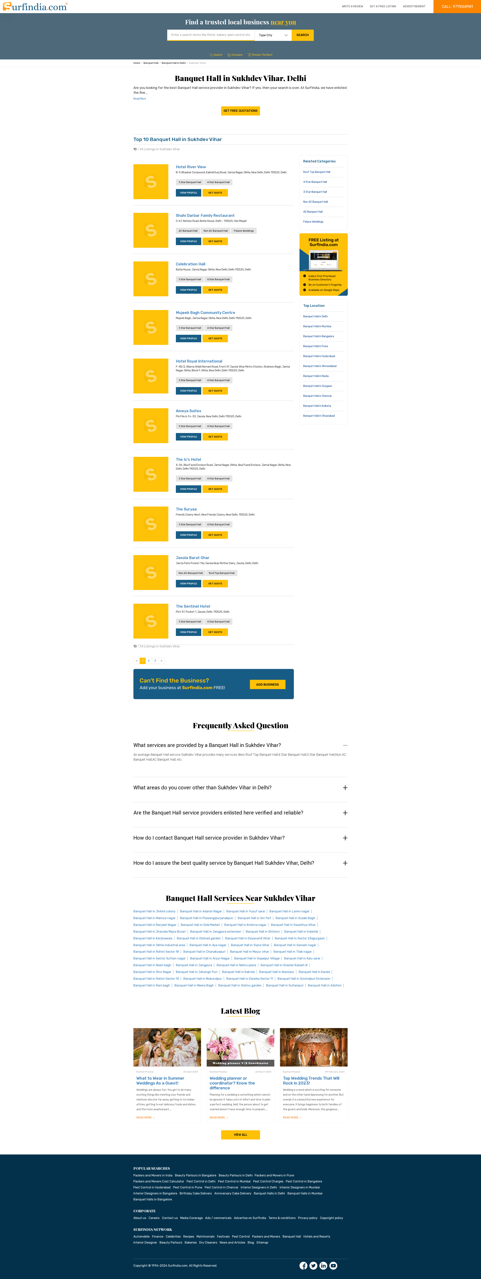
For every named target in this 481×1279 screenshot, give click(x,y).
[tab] (240, 756)
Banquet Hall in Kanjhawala (152, 938)
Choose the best (262, 54)
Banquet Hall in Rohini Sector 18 (156, 951)
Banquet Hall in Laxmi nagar (289, 911)
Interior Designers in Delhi (259, 1187)
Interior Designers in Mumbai (300, 1187)
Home (136, 63)
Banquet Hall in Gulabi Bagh (295, 918)
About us (139, 1218)
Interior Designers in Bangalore (155, 1193)
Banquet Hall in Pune (315, 346)
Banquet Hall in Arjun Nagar (210, 958)
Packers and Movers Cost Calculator (158, 1181)
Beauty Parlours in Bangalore (195, 1175)
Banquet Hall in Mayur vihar (249, 951)
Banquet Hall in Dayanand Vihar (247, 938)
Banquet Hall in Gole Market (200, 925)
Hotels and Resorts (316, 1236)
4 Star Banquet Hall (218, 182)
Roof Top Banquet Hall (221, 573)
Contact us (170, 1218)
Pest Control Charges (268, 1181)
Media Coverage (191, 1218)
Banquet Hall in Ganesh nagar (295, 945)
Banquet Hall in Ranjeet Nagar (154, 925)
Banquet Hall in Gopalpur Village (257, 958)
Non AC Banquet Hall (216, 230)
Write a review (352, 6)
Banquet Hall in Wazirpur (276, 972)
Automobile (141, 1236)
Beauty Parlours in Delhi (236, 1175)
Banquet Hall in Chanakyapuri (204, 951)
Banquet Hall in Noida (316, 376)
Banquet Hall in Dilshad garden (199, 938)
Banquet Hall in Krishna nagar (245, 925)
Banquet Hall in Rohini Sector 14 (156, 978)
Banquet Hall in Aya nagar (208, 945)
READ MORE (144, 1117)
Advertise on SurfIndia (250, 1218)
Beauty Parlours (171, 1242)
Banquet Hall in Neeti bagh (152, 965)
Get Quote (215, 192)
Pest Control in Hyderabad (152, 1187)
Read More (139, 98)
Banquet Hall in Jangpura (194, 965)
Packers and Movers (266, 1236)
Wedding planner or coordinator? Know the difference (232, 1083)
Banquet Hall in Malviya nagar (154, 918)
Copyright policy (331, 1218)
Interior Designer (145, 1242)
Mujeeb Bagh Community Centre (205, 312)
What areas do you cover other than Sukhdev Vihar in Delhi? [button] (202, 788)
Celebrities (173, 1236)
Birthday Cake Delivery (196, 1193)
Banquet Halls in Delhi (269, 1193)
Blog (251, 1242)
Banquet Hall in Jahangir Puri (197, 972)
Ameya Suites (188, 411)
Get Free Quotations (241, 111)
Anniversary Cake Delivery (232, 1193)
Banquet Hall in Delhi (174, 63)
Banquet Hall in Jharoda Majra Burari (159, 931)
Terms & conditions (282, 1218)
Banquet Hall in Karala (314, 972)
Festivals (223, 1236)
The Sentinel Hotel (193, 606)
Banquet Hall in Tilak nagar (293, 951)
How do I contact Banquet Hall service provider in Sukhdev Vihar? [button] (209, 838)
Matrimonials (206, 1236)
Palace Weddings (244, 230)
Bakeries (191, 1242)
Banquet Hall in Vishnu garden (240, 985)
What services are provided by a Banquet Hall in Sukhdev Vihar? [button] (207, 745)
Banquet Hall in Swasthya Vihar (293, 925)
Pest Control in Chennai (221, 1187)
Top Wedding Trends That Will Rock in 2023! (311, 1081)
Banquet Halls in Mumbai (304, 1193)
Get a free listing (383, 6)
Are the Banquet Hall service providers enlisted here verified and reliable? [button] (218, 813)
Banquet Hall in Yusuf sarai (245, 911)
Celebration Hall (190, 264)
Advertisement (414, 6)
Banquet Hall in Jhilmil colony (154, 911)
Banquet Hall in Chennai (317, 396)
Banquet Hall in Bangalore (318, 336)
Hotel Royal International (199, 361)
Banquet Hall (151, 63)
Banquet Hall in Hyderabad (319, 356)
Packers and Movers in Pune (274, 1175)
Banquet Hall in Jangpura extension (215, 931)
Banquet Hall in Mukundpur (202, 978)
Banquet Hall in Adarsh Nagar (201, 911)
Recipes (188, 1236)
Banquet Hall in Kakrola (238, 972)
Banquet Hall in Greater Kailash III (284, 965)
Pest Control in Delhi (201, 1181)
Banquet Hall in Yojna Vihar (250, 945)
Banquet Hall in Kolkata (317, 406)
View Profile (188, 192)
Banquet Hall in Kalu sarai (302, 958)
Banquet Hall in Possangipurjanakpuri (206, 918)
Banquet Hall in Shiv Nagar (152, 972)
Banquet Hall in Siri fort (254, 918)
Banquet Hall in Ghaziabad (319, 415)
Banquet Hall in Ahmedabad (320, 366)
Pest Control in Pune (187, 1187)
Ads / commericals (218, 1218)
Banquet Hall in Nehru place (236, 965)
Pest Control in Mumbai (234, 1181)
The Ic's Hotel (188, 459)
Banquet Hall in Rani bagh (151, 985)
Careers (154, 1218)
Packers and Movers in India (152, 1175)
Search (302, 35)
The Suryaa (186, 509)
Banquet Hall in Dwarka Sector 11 (249, 978)
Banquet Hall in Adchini (324, 985)
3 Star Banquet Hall (190, 182)
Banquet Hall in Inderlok (301, 931)
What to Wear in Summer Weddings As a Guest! (160, 1081)
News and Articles (232, 1242)
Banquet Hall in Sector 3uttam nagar (159, 958)
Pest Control (241, 1236)
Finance (157, 1236)
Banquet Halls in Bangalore (152, 1199)
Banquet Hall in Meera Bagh (194, 985)
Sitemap (262, 1242)
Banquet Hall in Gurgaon (317, 386)
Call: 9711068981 (457, 6)
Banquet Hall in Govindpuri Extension (304, 978)
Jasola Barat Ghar (192, 557)
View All (240, 1134)
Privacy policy (308, 1218)
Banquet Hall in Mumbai (317, 326)
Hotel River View (191, 167)
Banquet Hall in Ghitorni (263, 931)
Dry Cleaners (208, 1242)
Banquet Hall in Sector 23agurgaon (300, 938)
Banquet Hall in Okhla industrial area (159, 945)
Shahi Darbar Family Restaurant (205, 215)
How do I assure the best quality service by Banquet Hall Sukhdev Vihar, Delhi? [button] (223, 863)
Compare (237, 54)
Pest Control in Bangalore (304, 1181)
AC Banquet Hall (188, 230)
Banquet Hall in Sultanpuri (284, 985)
